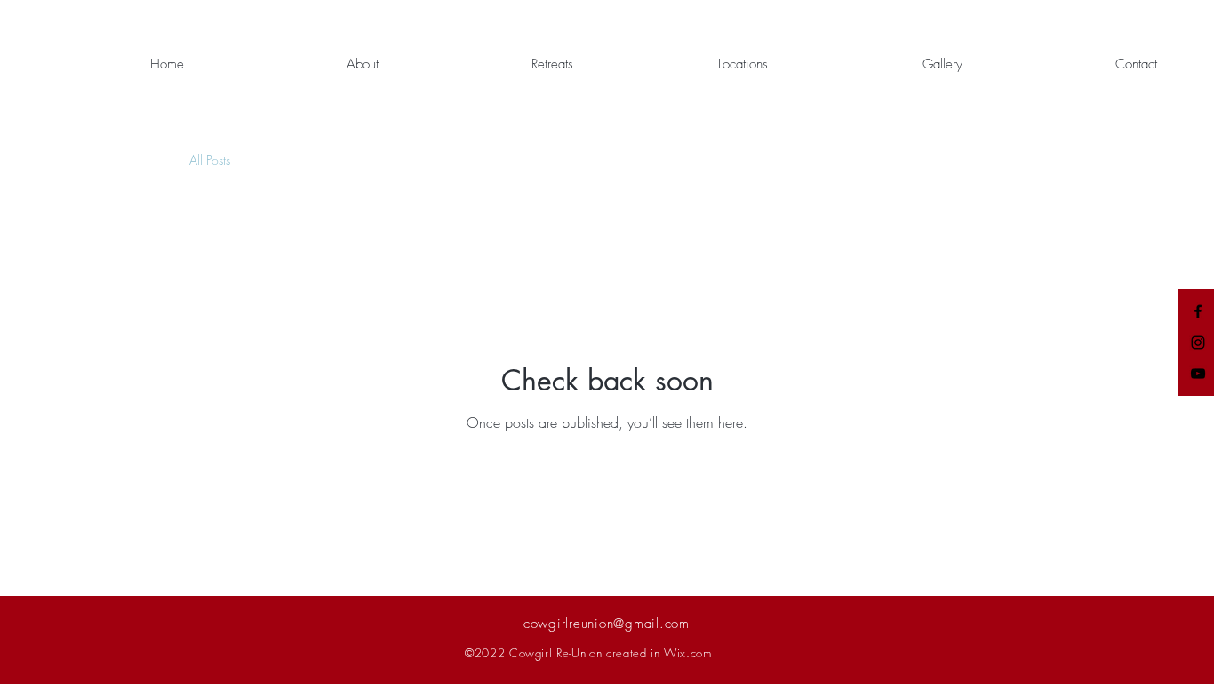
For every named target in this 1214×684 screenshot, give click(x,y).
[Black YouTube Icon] (1198, 373)
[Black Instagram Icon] (1198, 342)
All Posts (209, 159)
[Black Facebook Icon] (1198, 311)
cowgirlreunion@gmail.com (606, 623)
